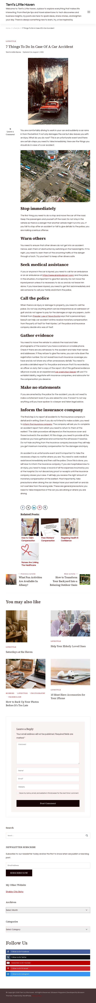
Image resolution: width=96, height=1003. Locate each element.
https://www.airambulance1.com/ (58, 275)
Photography (38, 693)
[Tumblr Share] (45, 507)
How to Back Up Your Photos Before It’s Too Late (22, 703)
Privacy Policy (36, 996)
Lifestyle (11, 41)
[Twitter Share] (28, 507)
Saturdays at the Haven (19, 652)
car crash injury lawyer (65, 372)
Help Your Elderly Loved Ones (68, 646)
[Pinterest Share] (39, 507)
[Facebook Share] (22, 507)
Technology (14, 697)
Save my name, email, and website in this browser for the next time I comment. (49, 793)
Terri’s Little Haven (20, 4)
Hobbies (10, 693)
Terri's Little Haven (13, 52)
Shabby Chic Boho (14, 892)
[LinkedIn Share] (34, 507)
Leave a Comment (10, 133)
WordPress (27, 996)
